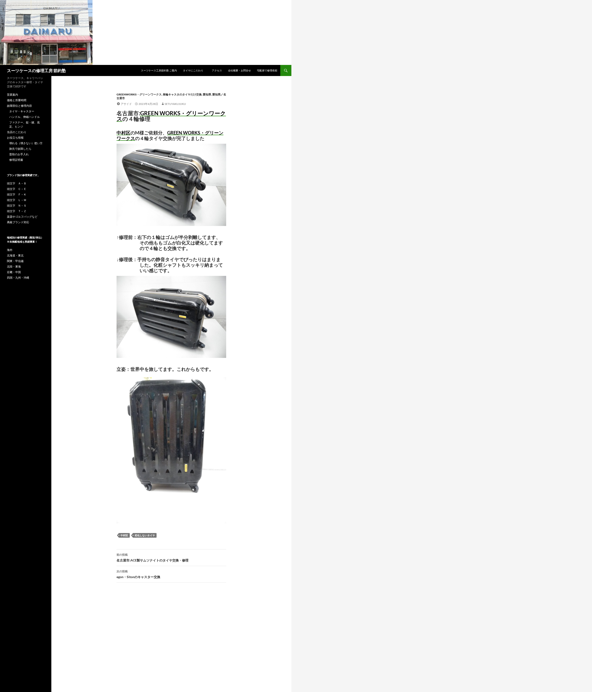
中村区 (124, 535)
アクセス (217, 70)
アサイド (126, 104)
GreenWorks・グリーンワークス (139, 94)
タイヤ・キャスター (21, 111)
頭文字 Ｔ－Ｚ (16, 211)
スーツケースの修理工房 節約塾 (36, 70)
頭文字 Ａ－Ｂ (16, 183)
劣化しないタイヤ (145, 535)
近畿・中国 (14, 272)
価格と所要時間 (16, 100)
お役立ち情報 (15, 137)
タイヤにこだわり (194, 70)
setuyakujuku (175, 104)
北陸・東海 (14, 266)
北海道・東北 (15, 255)
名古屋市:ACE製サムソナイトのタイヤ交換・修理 (152, 557)
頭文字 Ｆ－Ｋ (16, 194)
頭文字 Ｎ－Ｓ (16, 205)
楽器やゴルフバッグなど (22, 216)
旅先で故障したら (20, 148)
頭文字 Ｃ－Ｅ (16, 189)
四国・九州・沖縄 (18, 277)
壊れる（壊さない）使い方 (26, 143)
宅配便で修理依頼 (267, 70)
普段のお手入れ (19, 154)
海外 (9, 250)
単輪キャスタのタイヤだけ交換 (182, 94)
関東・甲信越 (15, 261)
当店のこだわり (16, 132)
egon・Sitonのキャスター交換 (138, 574)
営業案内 (12, 94)
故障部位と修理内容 (19, 105)
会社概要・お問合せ (239, 70)
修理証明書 (16, 160)
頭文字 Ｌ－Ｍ (16, 200)
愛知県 (207, 94)
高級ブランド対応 (18, 222)
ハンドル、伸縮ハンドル (24, 117)
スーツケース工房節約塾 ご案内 (159, 70)
